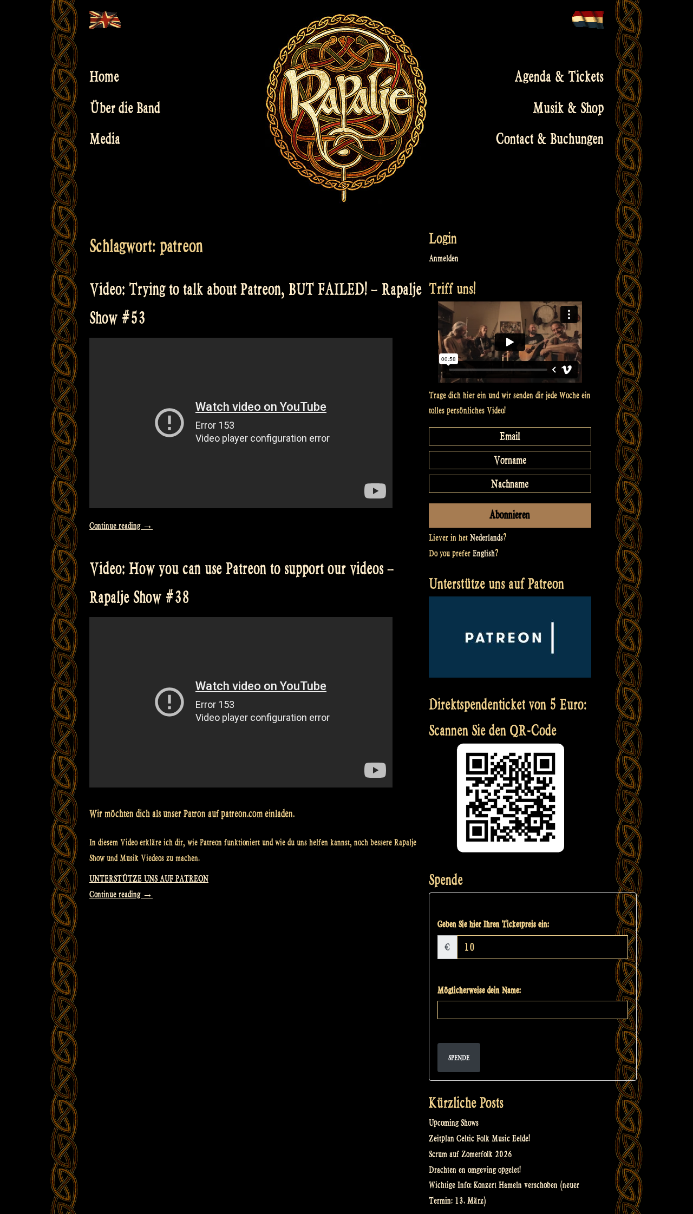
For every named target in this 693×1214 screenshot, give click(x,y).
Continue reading (121, 526)
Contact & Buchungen (550, 139)
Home (104, 77)
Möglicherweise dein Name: (479, 990)
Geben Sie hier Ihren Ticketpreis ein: (493, 924)
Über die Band (124, 107)
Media (104, 139)
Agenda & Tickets (559, 77)
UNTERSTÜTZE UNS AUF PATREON (148, 879)
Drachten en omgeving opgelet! (475, 1170)
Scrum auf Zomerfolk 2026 (470, 1154)
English (484, 553)
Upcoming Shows (454, 1123)
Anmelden (444, 258)
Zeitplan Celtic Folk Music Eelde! (479, 1138)
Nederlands (486, 538)
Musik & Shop (568, 107)
